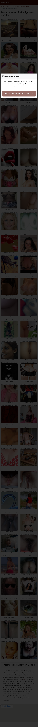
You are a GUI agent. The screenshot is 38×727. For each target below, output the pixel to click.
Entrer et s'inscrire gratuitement (19, 93)
